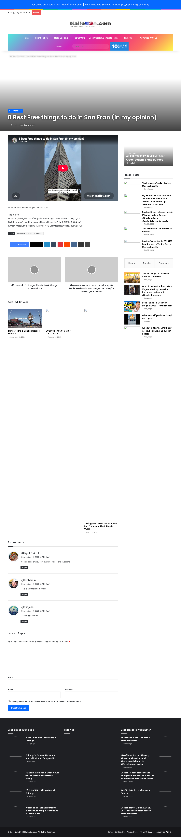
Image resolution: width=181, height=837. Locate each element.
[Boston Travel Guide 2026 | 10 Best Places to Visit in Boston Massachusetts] (132, 245)
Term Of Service (147, 832)
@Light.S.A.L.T (30, 553)
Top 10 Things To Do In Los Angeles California (155, 275)
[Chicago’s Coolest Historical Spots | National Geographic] (15, 761)
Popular (147, 263)
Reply (24, 567)
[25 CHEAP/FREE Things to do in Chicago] (15, 796)
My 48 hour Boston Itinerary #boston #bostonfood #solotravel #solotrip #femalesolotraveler (156, 200)
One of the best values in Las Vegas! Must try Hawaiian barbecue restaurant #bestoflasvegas (157, 291)
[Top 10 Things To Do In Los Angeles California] (132, 277)
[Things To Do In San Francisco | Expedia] (25, 318)
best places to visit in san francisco (30, 233)
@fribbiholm (28, 580)
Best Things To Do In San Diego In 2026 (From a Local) (157, 304)
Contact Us (120, 832)
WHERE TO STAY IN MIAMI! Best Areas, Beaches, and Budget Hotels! (145, 159)
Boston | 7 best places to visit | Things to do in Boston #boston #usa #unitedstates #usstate (157, 216)
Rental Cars (79, 38)
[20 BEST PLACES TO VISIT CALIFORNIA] (63, 318)
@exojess (27, 607)
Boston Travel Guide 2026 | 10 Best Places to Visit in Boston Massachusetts (157, 244)
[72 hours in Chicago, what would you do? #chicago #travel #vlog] (15, 779)
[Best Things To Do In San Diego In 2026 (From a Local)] (132, 306)
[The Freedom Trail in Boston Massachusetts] (132, 187)
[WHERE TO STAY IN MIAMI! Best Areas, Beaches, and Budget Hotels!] (132, 331)
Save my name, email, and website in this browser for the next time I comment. (45, 701)
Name (11, 677)
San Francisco (23, 56)
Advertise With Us (148, 38)
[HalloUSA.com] (90, 24)
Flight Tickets (41, 38)
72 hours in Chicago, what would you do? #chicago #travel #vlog (42, 775)
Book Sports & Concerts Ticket (103, 38)
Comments (164, 263)
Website (69, 689)
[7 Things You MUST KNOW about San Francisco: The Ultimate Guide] (101, 415)
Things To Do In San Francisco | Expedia (24, 332)
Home (26, 38)
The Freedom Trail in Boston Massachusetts (156, 184)
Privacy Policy (132, 832)
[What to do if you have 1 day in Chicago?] (132, 319)
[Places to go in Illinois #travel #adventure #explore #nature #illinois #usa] (15, 814)
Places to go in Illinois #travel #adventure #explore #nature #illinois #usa (41, 810)
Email (11, 689)
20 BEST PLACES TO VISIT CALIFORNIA (58, 332)
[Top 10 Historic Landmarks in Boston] (132, 232)
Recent (131, 263)
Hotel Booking (61, 38)
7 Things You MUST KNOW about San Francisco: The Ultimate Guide (100, 526)
